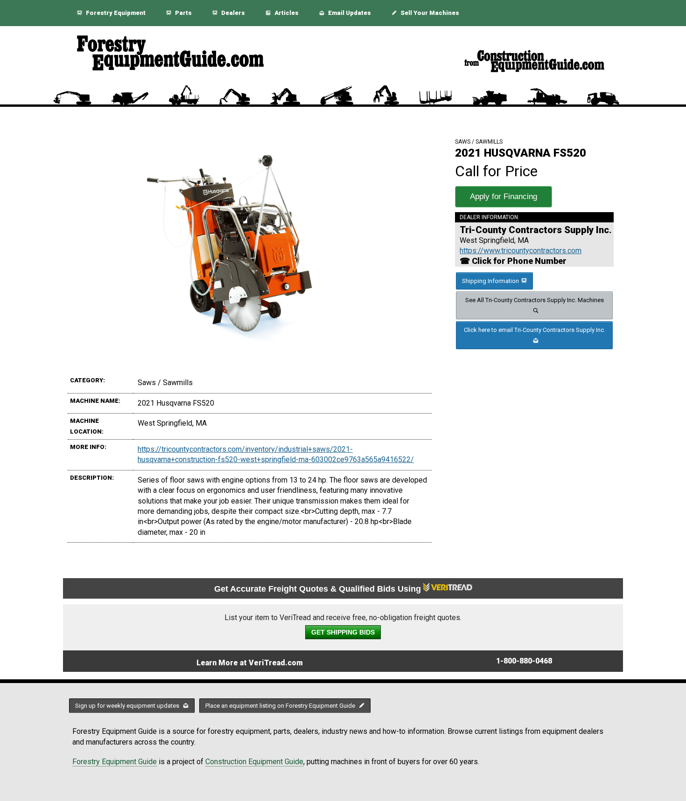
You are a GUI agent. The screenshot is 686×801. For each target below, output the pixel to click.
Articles (286, 12)
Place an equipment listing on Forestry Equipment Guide (281, 705)
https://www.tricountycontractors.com (520, 250)
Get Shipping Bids (343, 632)
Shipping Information (490, 280)
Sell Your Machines (429, 12)
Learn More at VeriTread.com (249, 662)
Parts (183, 12)
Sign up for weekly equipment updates (128, 705)
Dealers (232, 12)
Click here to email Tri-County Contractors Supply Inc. (534, 329)
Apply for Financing (503, 196)
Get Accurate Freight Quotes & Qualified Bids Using (318, 589)
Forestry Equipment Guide (114, 761)
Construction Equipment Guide (254, 761)
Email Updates (349, 12)
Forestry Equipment (115, 12)
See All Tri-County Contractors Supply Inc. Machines (534, 300)
